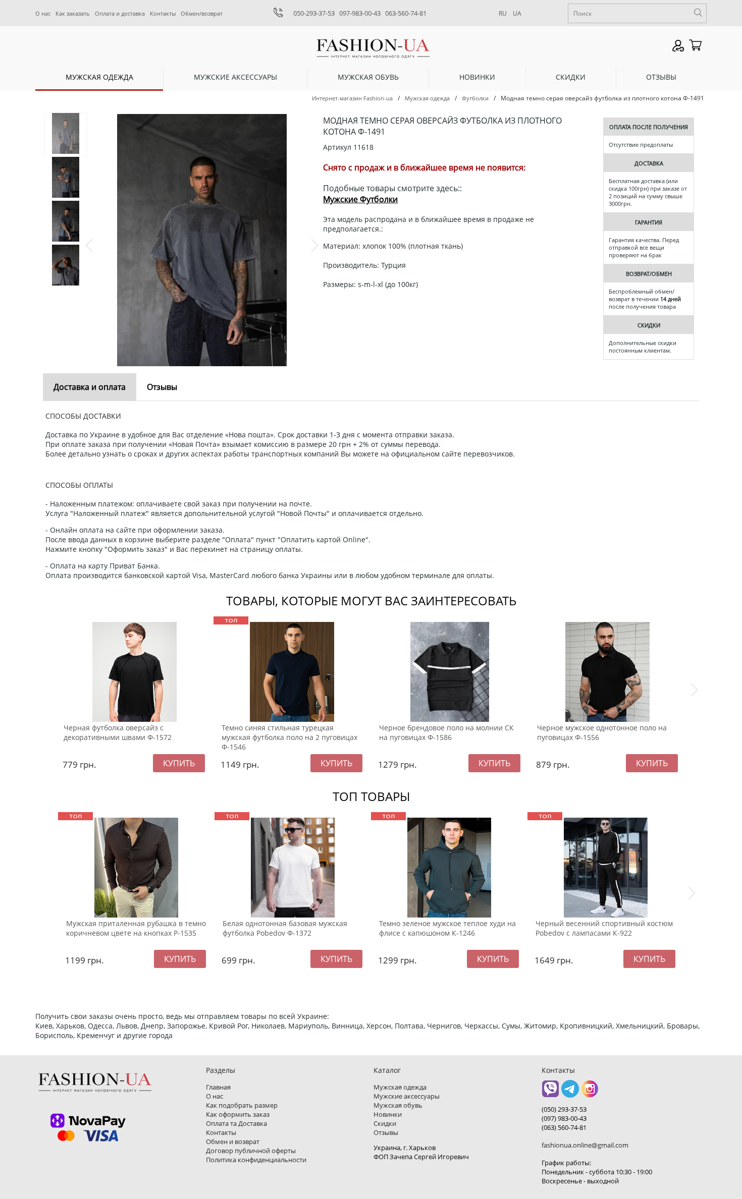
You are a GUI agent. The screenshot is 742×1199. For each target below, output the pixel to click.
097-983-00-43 (360, 13)
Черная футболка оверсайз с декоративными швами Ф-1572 (118, 732)
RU (503, 13)
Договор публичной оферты (251, 1150)
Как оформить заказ (238, 1114)
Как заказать (73, 13)
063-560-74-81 (406, 13)
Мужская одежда (99, 77)
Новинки (477, 77)
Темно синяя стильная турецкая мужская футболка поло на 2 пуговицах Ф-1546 (289, 737)
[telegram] (570, 1092)
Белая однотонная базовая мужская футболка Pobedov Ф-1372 (285, 928)
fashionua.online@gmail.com (585, 1145)
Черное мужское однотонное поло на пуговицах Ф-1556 (602, 732)
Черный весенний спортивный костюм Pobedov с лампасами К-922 (604, 928)
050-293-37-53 (314, 13)
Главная (218, 1087)
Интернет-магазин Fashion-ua (352, 98)
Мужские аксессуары (235, 77)
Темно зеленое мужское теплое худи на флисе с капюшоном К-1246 (447, 928)
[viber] (550, 1092)
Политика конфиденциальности (256, 1159)
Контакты (163, 13)
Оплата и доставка (120, 13)
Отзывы (661, 77)
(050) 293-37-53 (564, 1109)
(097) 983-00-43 (564, 1118)
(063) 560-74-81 (564, 1127)
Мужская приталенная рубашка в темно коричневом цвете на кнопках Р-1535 (136, 928)
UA (517, 13)
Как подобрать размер (242, 1105)
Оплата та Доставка (236, 1123)
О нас (42, 13)
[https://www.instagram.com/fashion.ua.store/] (590, 1092)
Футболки (475, 98)
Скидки (571, 77)
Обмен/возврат (202, 13)
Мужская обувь (368, 77)
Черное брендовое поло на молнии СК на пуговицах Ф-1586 (446, 732)
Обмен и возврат (232, 1141)
